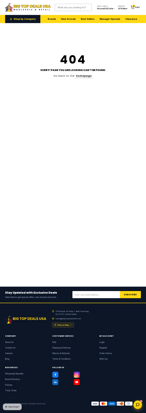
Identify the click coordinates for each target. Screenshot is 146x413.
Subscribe (130, 294)
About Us (9, 342)
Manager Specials (110, 19)
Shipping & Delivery (61, 347)
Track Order (11, 390)
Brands (52, 19)
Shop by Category (25, 19)
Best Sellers (88, 19)
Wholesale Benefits (14, 373)
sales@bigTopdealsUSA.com (68, 318)
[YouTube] (77, 382)
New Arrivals (68, 19)
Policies (8, 385)
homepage (84, 75)
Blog (7, 359)
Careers (9, 353)
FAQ (54, 342)
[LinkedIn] (55, 382)
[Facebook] (55, 375)
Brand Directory (12, 379)
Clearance (131, 19)
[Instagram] (77, 375)
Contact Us (10, 347)
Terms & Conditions (61, 359)
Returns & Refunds (61, 353)
